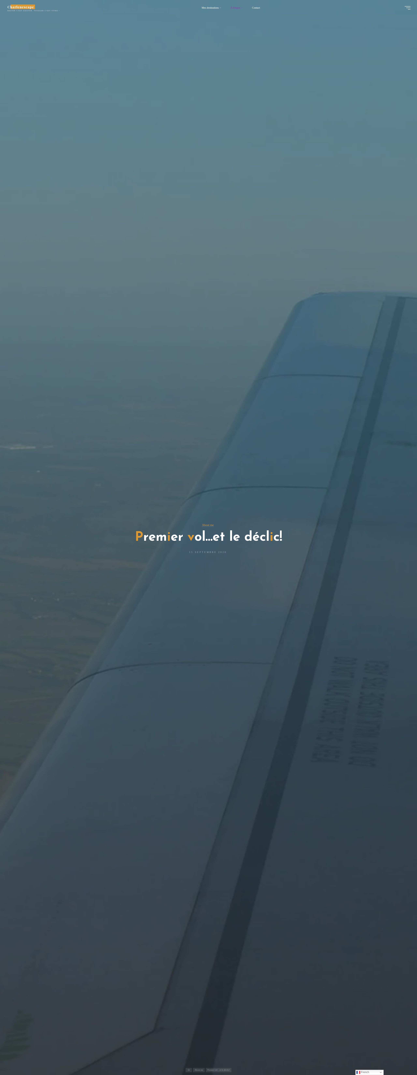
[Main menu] (407, 7)
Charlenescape (20, 7)
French (364, 1072)
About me (208, 525)
